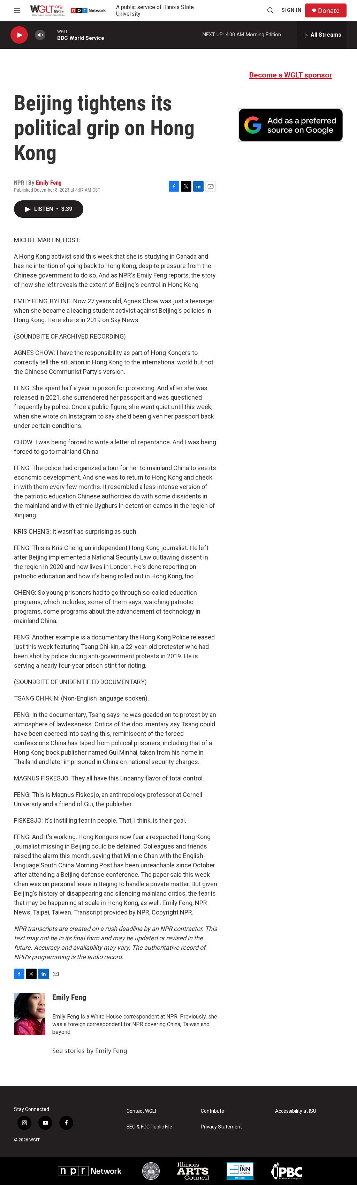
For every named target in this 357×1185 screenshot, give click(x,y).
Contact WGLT (142, 1111)
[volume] (40, 35)
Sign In (292, 10)
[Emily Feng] (29, 1014)
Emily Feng (49, 182)
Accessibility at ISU (295, 1111)
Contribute (212, 1111)
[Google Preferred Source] (291, 125)
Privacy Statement (221, 1127)
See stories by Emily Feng (89, 1050)
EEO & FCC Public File (149, 1127)
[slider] (51, 34)
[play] (19, 35)
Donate (329, 10)
